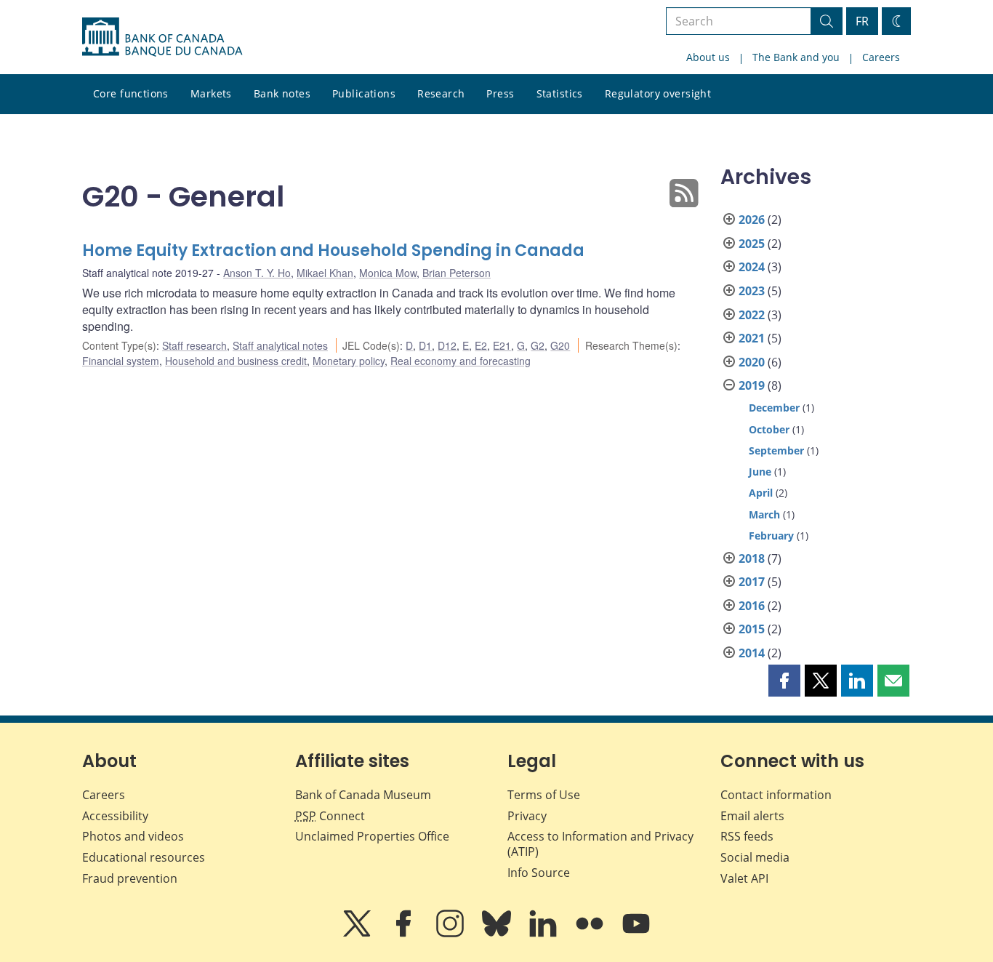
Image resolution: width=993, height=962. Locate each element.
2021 (752, 338)
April (761, 493)
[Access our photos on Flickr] (591, 934)
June (760, 471)
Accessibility (115, 816)
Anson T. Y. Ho (257, 272)
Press (500, 93)
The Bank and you (796, 57)
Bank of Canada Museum (363, 795)
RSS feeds (746, 836)
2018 (752, 558)
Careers (881, 57)
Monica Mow (388, 272)
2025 (752, 244)
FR (862, 21)
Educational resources (143, 857)
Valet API (744, 878)
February (771, 535)
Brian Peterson (456, 272)
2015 (752, 629)
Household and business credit (236, 360)
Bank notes (282, 93)
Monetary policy (349, 360)
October (769, 429)
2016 (752, 606)
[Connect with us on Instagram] (451, 934)
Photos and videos (133, 836)
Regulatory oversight (658, 93)
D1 (425, 345)
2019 (752, 385)
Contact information (776, 795)
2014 (752, 653)
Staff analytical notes (280, 345)
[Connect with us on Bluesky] (498, 934)
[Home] (162, 37)
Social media (754, 857)
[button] (784, 681)
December (774, 407)
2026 (752, 220)
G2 (537, 345)
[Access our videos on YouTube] (636, 934)
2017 (752, 582)
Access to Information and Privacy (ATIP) (600, 843)
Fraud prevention (129, 878)
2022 (752, 315)
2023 (752, 291)
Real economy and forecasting (460, 360)
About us (708, 57)
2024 (752, 267)
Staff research (194, 345)
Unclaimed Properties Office (372, 836)
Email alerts (752, 816)
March (764, 514)
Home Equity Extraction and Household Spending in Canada (333, 250)
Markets (211, 93)
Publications (363, 93)
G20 (560, 345)
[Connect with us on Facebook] (405, 934)
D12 (447, 345)
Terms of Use (543, 795)
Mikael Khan (325, 272)
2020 (752, 362)
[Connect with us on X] (358, 934)
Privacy (527, 816)
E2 (481, 345)
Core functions (131, 93)
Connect (330, 816)
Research (441, 93)
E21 (502, 345)
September (776, 450)
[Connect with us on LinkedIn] (544, 934)
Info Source (538, 873)
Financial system (120, 360)
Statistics (559, 93)
